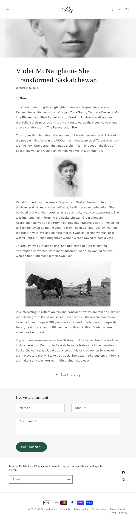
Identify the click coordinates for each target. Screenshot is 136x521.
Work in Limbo (79, 117)
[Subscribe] (68, 479)
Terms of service (118, 509)
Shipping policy (119, 512)
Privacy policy (99, 509)
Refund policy (81, 509)
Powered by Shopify (59, 509)
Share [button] (23, 98)
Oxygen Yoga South (72, 112)
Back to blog (71, 375)
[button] (7, 9)
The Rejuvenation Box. (62, 127)
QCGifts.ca (43, 509)
